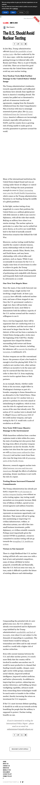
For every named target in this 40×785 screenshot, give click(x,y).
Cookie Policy (7, 774)
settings (15, 8)
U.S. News (6, 23)
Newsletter (7, 770)
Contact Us (6, 766)
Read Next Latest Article (20, 749)
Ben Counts (11, 27)
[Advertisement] (20, 155)
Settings (21, 12)
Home (4, 761)
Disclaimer (6, 772)
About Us (5, 763)
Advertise (6, 768)
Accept (5, 12)
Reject (13, 12)
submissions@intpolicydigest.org (20, 729)
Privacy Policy (7, 776)
